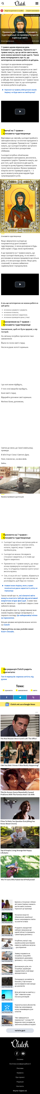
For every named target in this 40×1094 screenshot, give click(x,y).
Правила (20, 1073)
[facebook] (6, 697)
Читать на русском (32, 15)
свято (35, 690)
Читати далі (20, 1030)
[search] (3, 3)
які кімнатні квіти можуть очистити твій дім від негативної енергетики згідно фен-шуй (19, 598)
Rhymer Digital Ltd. (20, 1091)
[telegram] (20, 697)
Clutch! (7, 624)
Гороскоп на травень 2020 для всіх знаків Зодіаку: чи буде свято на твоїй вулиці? (20, 91)
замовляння (22, 690)
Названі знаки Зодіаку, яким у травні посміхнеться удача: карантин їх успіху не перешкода (20, 588)
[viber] (33, 697)
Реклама (20, 1068)
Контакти (20, 1086)
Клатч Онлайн (7, 631)
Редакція (20, 1082)
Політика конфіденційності (20, 1064)
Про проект (20, 1077)
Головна (20, 1059)
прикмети (9, 690)
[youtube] (23, 1053)
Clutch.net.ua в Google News (22, 704)
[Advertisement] (20, 424)
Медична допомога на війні (14, 11)
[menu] (36, 3)
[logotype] (20, 3)
